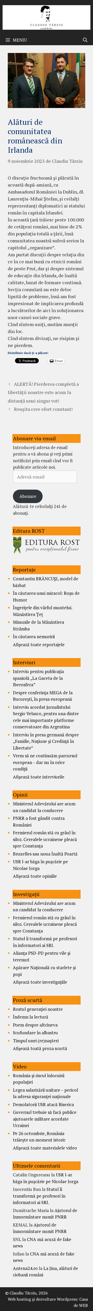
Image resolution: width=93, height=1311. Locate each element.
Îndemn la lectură (30, 1017)
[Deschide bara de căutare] (85, 40)
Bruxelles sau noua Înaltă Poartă (45, 854)
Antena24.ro (25, 1268)
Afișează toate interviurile (38, 777)
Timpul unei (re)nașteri (36, 1041)
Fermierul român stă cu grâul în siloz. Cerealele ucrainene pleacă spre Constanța (45, 839)
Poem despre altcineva (35, 1025)
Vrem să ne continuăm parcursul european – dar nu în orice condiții (45, 762)
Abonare (27, 496)
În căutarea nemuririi (34, 636)
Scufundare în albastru (35, 1033)
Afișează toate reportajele (39, 644)
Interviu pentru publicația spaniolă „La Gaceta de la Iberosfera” (38, 678)
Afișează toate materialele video (45, 1148)
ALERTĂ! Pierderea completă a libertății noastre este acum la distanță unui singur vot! (43, 392)
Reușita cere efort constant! (43, 409)
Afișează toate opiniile (35, 876)
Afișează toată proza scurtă (40, 1048)
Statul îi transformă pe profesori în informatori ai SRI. (39, 1195)
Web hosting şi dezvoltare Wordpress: (43, 1299)
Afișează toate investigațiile (40, 982)
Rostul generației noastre (38, 1009)
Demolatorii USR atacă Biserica (43, 1104)
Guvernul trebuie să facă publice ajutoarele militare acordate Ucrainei (44, 1118)
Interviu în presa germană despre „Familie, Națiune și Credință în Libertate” (46, 741)
